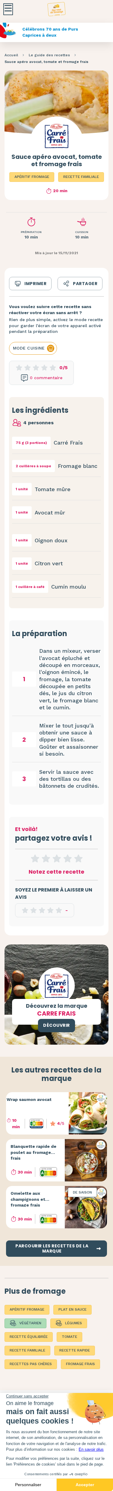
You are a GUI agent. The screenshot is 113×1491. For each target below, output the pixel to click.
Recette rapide (74, 1350)
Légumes (73, 1323)
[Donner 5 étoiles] (78, 858)
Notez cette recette (56, 871)
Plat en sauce (72, 1309)
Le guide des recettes (49, 55)
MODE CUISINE (29, 348)
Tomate (69, 1337)
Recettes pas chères (31, 1364)
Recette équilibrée (29, 1337)
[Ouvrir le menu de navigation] (8, 9)
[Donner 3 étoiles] (56, 858)
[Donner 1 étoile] (35, 858)
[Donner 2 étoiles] (46, 858)
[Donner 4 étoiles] (67, 858)
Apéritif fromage (31, 177)
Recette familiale (81, 177)
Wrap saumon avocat (29, 1099)
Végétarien (30, 1323)
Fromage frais (80, 1364)
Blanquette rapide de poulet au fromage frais (33, 1152)
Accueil (11, 55)
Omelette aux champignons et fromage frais (28, 1199)
